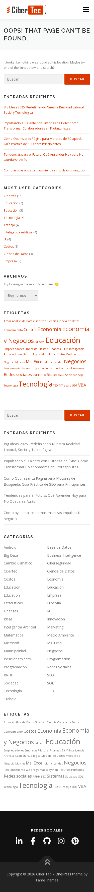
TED (55, 385)
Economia (49, 329)
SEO (43, 375)
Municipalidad (53, 362)
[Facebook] (33, 841)
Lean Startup (23, 354)
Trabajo (9, 225)
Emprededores (14, 349)
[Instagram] (61, 841)
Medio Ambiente (60, 635)
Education (12, 595)
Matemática (13, 635)
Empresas (31, 349)
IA (5, 239)
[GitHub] (47, 841)
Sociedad (71, 375)
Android (10, 547)
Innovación (56, 619)
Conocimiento (13, 330)
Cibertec (10, 196)
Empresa (10, 261)
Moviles (20, 362)
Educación (11, 203)
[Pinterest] (75, 841)
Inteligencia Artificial (18, 232)
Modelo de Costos (53, 354)
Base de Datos (59, 547)
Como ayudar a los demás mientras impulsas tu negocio (44, 170)
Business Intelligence (64, 555)
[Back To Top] (47, 862)
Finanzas (55, 349)
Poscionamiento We (17, 368)
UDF (74, 385)
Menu (85, 9)
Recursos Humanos (71, 368)
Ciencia (51, 321)
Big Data (11, 555)
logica (37, 354)
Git (63, 349)
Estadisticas (13, 603)
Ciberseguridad (59, 563)
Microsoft (12, 643)
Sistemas (55, 374)
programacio (39, 368)
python (53, 368)
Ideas (8, 619)
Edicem (40, 342)
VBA (82, 385)
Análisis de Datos (23, 321)
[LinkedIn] (19, 841)
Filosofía (43, 349)
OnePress (63, 874)
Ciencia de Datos (16, 254)
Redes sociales (18, 374)
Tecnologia (11, 385)
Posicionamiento (17, 659)
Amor (7, 321)
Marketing (55, 627)
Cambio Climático (18, 563)
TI (60, 385)
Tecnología (12, 218)
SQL (80, 375)
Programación (58, 659)
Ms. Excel (35, 361)
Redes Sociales (59, 667)
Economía (55, 579)
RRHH (36, 375)
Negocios (75, 361)
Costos (9, 246)
